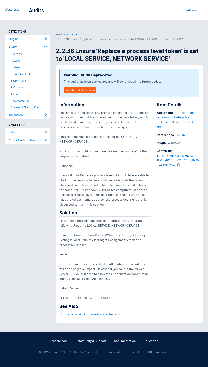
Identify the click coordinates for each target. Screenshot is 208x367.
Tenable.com (59, 341)
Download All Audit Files (25, 107)
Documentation (125, 341)
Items (74, 34)
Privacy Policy (114, 352)
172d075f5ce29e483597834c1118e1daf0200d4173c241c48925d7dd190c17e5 (178, 160)
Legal (135, 352)
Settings (191, 10)
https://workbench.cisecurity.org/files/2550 (90, 314)
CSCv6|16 (182, 135)
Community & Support (90, 341)
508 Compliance (158, 352)
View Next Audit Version (80, 90)
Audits (36, 10)
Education (151, 341)
